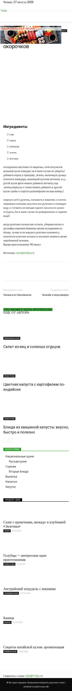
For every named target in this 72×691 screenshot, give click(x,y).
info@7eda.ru (34, 676)
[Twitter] (10, 6)
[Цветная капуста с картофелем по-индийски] (36, 364)
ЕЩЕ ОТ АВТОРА (16, 312)
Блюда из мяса (9, 564)
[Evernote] (4, 6)
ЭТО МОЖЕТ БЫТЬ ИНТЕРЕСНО (27, 309)
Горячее (10, 466)
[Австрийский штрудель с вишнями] (36, 578)
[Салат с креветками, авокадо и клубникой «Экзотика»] (36, 512)
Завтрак (7, 530)
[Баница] (36, 608)
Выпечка (11, 476)
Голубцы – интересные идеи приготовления (24, 557)
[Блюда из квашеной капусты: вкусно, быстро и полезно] (36, 407)
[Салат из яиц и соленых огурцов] (36, 328)
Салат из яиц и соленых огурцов (31, 347)
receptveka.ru (25, 253)
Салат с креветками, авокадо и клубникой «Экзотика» (34, 524)
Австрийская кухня (11, 593)
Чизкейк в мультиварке (55, 294)
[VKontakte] (12, 6)
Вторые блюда (9, 376)
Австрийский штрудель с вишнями (29, 588)
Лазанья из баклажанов (17, 294)
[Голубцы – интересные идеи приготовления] (36, 545)
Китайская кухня (10, 651)
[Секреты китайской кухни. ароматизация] (36, 637)
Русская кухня (17, 461)
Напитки (11, 481)
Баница (8, 617)
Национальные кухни (11, 338)
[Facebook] (7, 6)
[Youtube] (15, 6)
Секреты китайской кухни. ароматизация (33, 647)
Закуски (10, 486)
